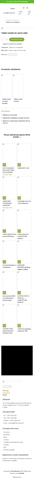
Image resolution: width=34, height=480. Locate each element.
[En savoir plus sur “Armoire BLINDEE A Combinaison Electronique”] (4, 292)
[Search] (16, 8)
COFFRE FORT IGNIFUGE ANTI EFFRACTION (8, 331)
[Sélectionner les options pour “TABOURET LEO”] (19, 165)
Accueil (8, 20)
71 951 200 (29, 13)
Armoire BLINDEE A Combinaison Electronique (9, 298)
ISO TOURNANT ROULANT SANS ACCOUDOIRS (8, 170)
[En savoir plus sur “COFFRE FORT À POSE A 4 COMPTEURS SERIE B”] (19, 292)
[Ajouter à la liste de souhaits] (14, 145)
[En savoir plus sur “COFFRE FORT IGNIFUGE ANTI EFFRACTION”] (4, 325)
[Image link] (12, 382)
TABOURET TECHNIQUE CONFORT (7, 203)
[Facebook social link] (4, 386)
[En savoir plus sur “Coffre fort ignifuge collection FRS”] (19, 325)
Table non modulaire (13, 22)
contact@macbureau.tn (9, 13)
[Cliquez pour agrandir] (5, 53)
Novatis (21, 473)
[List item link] (17, 415)
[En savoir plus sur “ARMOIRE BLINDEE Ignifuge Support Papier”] (19, 262)
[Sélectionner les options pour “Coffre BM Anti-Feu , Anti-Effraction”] (19, 198)
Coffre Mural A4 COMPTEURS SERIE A (23, 236)
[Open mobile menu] (15, 5)
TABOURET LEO (23, 168)
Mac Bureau (16, 471)
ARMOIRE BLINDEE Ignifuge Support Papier (23, 267)
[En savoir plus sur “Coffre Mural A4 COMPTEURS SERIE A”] (19, 231)
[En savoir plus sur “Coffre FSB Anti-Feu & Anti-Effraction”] (4, 231)
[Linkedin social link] (10, 386)
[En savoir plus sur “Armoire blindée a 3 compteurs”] (4, 262)
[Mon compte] (19, 8)
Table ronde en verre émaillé (6, 101)
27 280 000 (20, 13)
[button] (4, 165)
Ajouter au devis (17, 39)
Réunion (15, 20)
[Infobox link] (17, 351)
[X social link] (7, 386)
